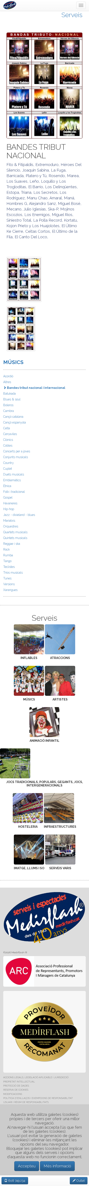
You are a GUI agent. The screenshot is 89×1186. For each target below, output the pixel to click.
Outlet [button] (80, 1180)
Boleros (8, 405)
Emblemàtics (12, 480)
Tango (7, 561)
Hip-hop (8, 509)
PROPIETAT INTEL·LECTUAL (19, 1081)
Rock (6, 549)
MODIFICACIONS (12, 1094)
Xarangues (10, 590)
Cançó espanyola (14, 422)
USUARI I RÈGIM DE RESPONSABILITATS (26, 1102)
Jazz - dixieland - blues (19, 515)
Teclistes (9, 567)
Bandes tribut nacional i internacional (35, 387)
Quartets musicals (15, 532)
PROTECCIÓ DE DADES (16, 1085)
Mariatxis (9, 520)
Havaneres (10, 503)
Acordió (8, 376)
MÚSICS (13, 362)
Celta (6, 428)
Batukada (9, 393)
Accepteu (26, 1166)
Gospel (8, 497)
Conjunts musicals (15, 457)
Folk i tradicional (14, 491)
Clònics (8, 439)
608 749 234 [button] (16, 1180)
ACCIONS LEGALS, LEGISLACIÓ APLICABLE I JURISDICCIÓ (35, 1077)
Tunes (7, 578)
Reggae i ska (11, 543)
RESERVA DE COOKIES (15, 1089)
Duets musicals (13, 474)
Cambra (8, 411)
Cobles (7, 445)
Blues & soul (12, 399)
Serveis (72, 15)
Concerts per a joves (16, 451)
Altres (7, 382)
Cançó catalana (13, 416)
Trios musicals (13, 572)
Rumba (8, 555)
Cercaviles (10, 434)
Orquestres (10, 526)
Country (8, 463)
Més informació (57, 1166)
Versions (9, 584)
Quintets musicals (15, 538)
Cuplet (7, 468)
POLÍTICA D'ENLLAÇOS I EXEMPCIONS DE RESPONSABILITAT (38, 1098)
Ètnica (7, 486)
